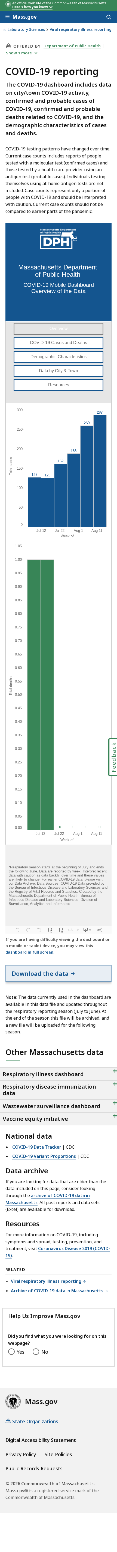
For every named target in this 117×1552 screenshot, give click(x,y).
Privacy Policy (20, 1454)
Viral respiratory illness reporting (81, 29)
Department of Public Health (72, 45)
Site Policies (58, 1454)
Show (19, 52)
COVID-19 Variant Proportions (44, 1156)
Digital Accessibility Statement (40, 1440)
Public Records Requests (34, 1468)
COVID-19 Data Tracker (36, 1147)
